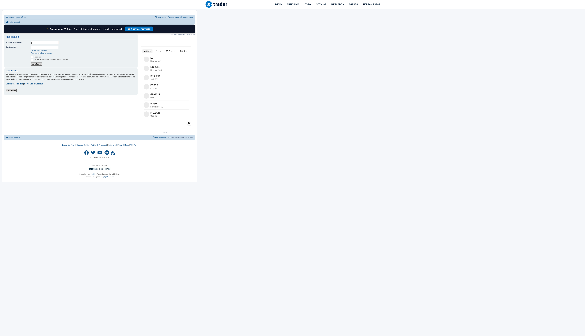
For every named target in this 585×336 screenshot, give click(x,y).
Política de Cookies (82, 145)
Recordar (37, 57)
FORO (307, 4)
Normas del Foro (68, 145)
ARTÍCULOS (292, 4)
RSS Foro (133, 145)
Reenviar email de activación (41, 53)
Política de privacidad (33, 84)
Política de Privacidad (99, 145)
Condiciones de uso (14, 84)
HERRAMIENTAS (371, 4)
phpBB (93, 174)
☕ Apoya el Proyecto (139, 28)
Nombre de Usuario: (14, 42)
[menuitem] (24, 17)
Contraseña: (11, 47)
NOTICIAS (320, 4)
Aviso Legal (112, 145)
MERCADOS (337, 4)
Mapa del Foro (123, 145)
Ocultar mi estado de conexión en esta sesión (50, 60)
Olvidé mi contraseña (39, 50)
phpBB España (108, 177)
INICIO (278, 4)
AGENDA (353, 4)
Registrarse (11, 90)
